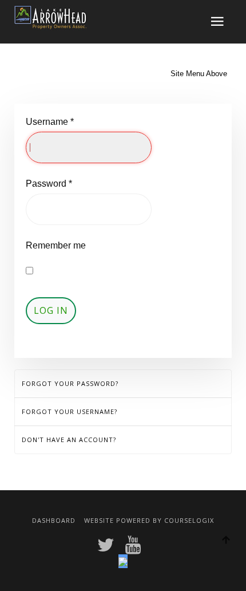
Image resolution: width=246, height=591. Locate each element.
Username (50, 122)
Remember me (56, 245)
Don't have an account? (69, 439)
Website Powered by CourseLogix (149, 520)
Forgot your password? (70, 383)
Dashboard (54, 520)
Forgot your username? (69, 411)
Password (49, 183)
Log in (51, 310)
